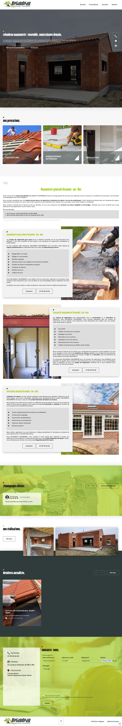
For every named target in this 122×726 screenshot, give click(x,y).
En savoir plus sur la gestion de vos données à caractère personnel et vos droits (68, 697)
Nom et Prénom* (49, 657)
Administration (113, 721)
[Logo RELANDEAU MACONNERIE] (17, 7)
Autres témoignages (108, 486)
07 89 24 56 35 (44, 291)
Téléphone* (85, 657)
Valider (47, 703)
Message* (46, 666)
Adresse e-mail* (68, 657)
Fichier (103, 657)
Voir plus (9, 539)
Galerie (114, 5)
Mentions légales (97, 721)
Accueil (83, 5)
